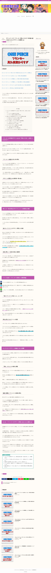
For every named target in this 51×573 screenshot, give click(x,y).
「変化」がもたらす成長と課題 (13, 126)
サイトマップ (17, 569)
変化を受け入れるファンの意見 (13, 123)
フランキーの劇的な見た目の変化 (14, 113)
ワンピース (4, 41)
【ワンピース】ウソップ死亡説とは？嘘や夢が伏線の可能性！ (13, 88)
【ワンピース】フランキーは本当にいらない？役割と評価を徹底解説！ (14, 75)
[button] (4, 479)
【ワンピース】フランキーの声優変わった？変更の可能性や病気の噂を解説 (15, 78)
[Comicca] (25, 8)
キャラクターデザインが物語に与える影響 (14, 125)
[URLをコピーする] (31, 479)
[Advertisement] (25, 25)
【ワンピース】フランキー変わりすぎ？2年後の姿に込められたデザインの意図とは (17, 72)
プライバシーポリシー (28, 569)
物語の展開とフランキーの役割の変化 (14, 127)
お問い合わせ (22, 569)
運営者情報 (34, 569)
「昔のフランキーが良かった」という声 (15, 122)
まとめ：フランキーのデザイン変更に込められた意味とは (17, 129)
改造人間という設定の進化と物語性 (14, 119)
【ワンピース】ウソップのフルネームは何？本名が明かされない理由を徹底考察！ (16, 85)
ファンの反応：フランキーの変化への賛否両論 (15, 120)
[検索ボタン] (33, 16)
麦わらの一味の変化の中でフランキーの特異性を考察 (16, 116)
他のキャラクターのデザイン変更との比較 (15, 117)
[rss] (48, 0)
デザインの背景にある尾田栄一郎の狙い (15, 114)
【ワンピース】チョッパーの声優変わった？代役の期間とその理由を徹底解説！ (16, 81)
